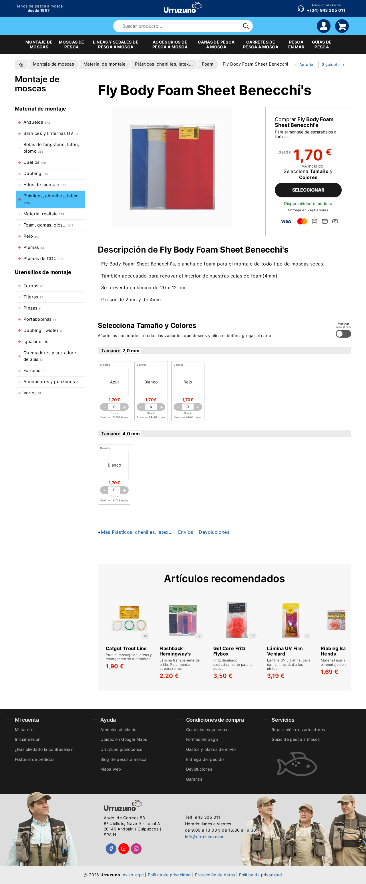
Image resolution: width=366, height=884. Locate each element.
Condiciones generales (208, 729)
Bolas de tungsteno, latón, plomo (51, 148)
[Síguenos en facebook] (111, 848)
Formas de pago (202, 739)
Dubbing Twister (42, 330)
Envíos (185, 532)
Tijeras (33, 297)
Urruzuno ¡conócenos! (122, 749)
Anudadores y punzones (50, 381)
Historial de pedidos (34, 759)
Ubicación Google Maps (123, 739)
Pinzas (32, 308)
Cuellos (34, 162)
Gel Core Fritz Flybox (229, 651)
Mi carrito (24, 729)
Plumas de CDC (43, 258)
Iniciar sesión (28, 739)
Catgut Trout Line (126, 648)
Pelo (31, 236)
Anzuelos (36, 122)
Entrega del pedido (205, 759)
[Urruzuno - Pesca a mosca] (21, 64)
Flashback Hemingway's (175, 651)
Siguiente (329, 65)
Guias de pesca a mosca (296, 739)
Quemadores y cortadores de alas (51, 356)
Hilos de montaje (44, 184)
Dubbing (35, 173)
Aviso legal (133, 874)
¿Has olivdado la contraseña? (44, 749)
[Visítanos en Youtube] (123, 848)
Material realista (43, 213)
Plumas (34, 247)
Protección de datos (215, 874)
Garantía (194, 779)
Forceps (33, 370)
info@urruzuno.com (204, 836)
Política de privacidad (169, 874)
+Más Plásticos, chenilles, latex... (135, 532)
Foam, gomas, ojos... (48, 225)
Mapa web (110, 769)
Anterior (302, 65)
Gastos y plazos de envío (211, 749)
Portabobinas (39, 319)
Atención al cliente (118, 729)
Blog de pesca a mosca (123, 759)
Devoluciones (214, 532)
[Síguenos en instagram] (136, 848)
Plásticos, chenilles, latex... (52, 198)
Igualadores (37, 341)
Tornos (33, 285)
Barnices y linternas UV (50, 133)
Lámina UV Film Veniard (285, 651)
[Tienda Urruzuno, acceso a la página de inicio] (183, 7)
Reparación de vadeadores (298, 729)
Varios (32, 392)
